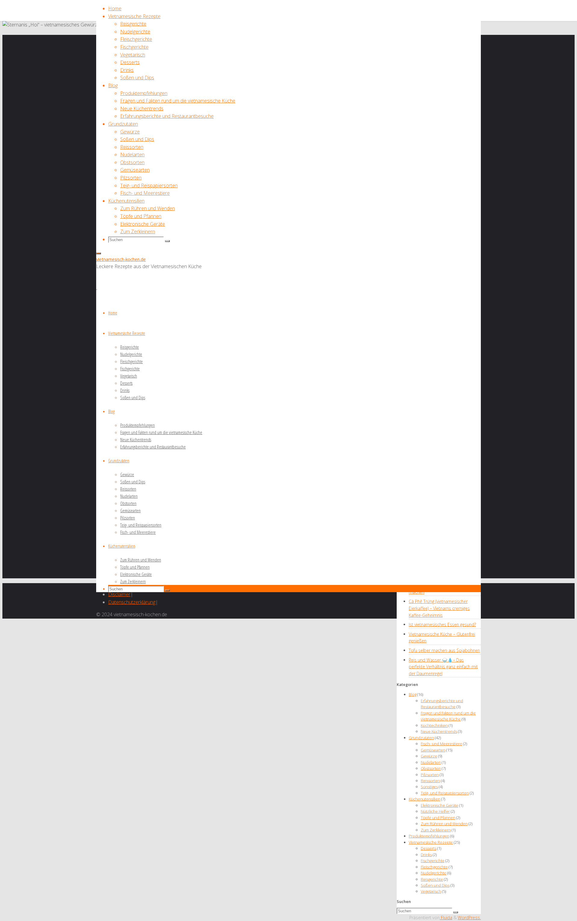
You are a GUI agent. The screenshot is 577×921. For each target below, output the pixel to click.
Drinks (426, 854)
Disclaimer (119, 594)
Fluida (446, 917)
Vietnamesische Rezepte (431, 842)
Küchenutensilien (424, 799)
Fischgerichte (432, 860)
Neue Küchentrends (439, 731)
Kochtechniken (434, 725)
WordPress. (469, 917)
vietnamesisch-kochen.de (121, 259)
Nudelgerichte (433, 873)
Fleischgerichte (434, 867)
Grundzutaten (421, 737)
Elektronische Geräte (439, 805)
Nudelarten (431, 762)
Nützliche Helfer (435, 811)
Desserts (428, 848)
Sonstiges (429, 786)
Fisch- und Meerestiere (441, 743)
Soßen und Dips (435, 885)
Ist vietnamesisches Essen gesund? (442, 624)
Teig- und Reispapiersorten (445, 793)
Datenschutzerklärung (131, 602)
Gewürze (429, 756)
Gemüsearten (433, 750)
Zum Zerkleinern (436, 830)
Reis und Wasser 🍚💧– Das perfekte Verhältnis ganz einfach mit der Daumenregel (443, 666)
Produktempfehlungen (429, 836)
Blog (412, 694)
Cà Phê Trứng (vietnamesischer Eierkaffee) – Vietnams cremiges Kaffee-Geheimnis (439, 608)
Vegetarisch (431, 891)
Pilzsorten (430, 774)
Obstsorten (431, 768)
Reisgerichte (432, 879)
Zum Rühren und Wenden (444, 823)
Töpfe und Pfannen (438, 817)
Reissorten (430, 780)
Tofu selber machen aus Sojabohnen (444, 650)
